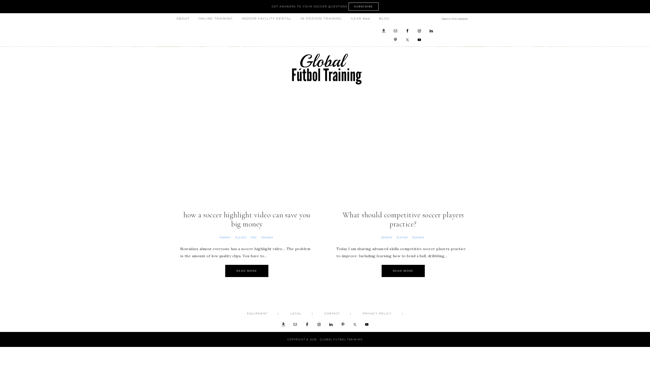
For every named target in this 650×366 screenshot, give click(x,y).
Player (240, 237)
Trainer (267, 237)
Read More (246, 270)
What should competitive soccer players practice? (403, 219)
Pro (254, 237)
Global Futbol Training (325, 69)
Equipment (257, 313)
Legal (296, 313)
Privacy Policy (377, 313)
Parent (225, 237)
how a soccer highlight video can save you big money (247, 219)
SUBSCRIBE (363, 6)
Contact (332, 313)
